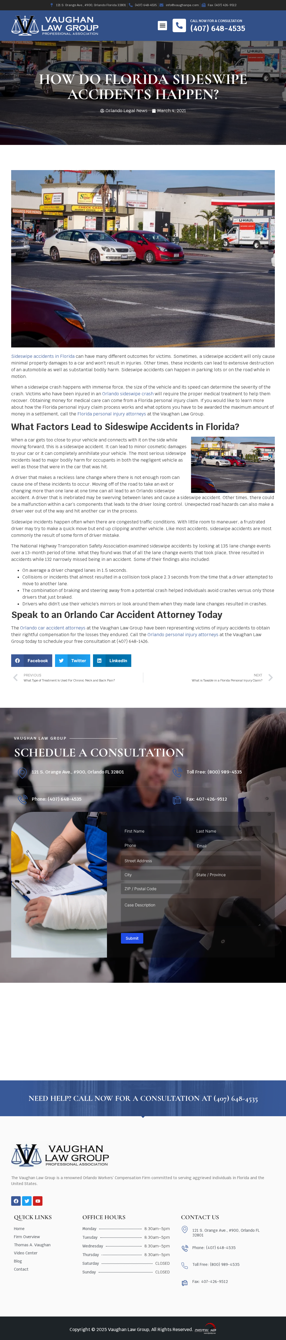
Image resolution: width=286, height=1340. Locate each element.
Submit (132, 938)
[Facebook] (16, 1201)
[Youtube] (37, 1201)
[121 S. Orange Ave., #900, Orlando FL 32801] (22, 773)
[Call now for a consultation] (179, 25)
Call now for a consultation (216, 21)
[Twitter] (27, 1201)
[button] (162, 25)
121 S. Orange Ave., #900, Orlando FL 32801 (78, 772)
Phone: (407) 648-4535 (57, 799)
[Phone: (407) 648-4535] (22, 800)
